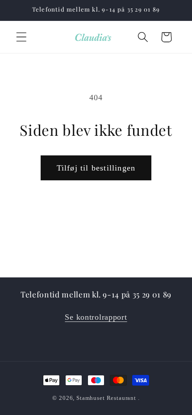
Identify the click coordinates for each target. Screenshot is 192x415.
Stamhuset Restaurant (106, 398)
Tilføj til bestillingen (96, 167)
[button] (21, 37)
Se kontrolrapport (96, 317)
